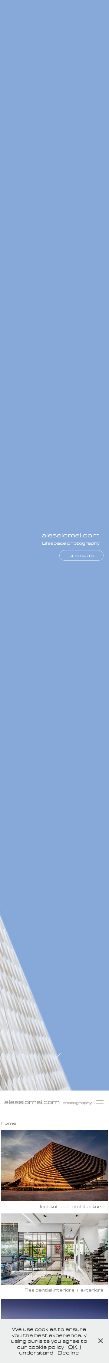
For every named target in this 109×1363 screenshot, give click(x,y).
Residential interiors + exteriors (64, 1290)
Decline (68, 1352)
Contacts (81, 555)
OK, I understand (50, 1350)
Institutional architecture (72, 1206)
